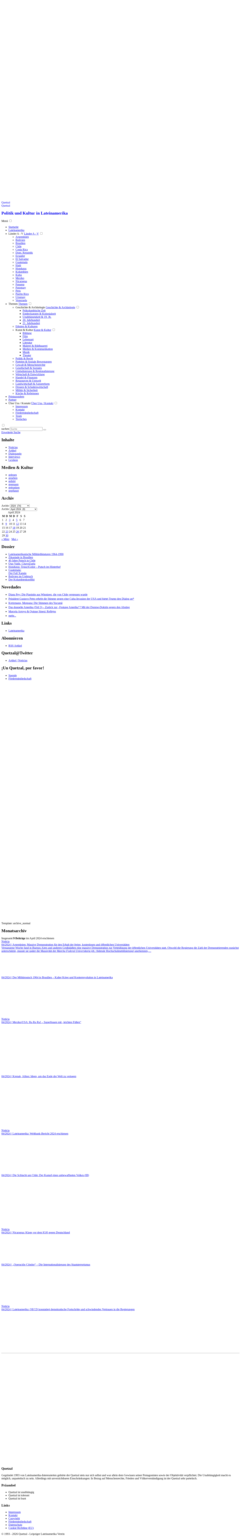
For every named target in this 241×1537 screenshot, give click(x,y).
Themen (13, 303)
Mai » (14, 539)
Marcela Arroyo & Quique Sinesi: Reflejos (32, 611)
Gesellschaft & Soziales (29, 367)
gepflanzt (13, 490)
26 (17, 531)
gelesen (12, 474)
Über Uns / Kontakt (19, 403)
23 (6, 531)
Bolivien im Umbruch (20, 576)
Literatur (27, 342)
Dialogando (15, 453)
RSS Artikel (15, 645)
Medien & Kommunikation (38, 348)
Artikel (12, 450)
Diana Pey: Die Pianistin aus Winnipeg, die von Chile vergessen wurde (48, 594)
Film (25, 336)
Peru (18, 290)
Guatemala (22, 262)
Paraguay (21, 287)
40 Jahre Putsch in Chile (21, 560)
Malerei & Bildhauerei (35, 345)
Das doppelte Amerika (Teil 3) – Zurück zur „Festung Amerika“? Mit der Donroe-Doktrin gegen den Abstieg (69, 607)
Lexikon (13, 460)
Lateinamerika (16, 630)
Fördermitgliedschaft (27, 412)
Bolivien (20, 240)
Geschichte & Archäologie (30, 307)
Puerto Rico (22, 293)
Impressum (22, 406)
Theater (27, 355)
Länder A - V (15, 233)
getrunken (14, 487)
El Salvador (22, 259)
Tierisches (21, 419)
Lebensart (28, 339)
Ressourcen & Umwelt (28, 380)
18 (14, 527)
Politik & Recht (24, 358)
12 (17, 523)
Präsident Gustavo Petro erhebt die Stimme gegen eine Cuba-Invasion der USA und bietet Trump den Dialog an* (71, 598)
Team (19, 415)
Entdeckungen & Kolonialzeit (39, 313)
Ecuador (20, 255)
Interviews (14, 456)
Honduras (21, 268)
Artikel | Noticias (17, 660)
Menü (4, 220)
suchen (5, 428)
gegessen (13, 484)
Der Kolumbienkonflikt (21, 579)
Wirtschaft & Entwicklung (30, 374)
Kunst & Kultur (24, 329)
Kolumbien (22, 271)
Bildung (27, 333)
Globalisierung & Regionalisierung (35, 371)
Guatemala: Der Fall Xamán (17, 572)
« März (5, 539)
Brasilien (20, 243)
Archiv (5, 505)
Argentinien (22, 236)
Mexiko (20, 278)
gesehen (12, 477)
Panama (20, 284)
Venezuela (21, 300)
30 (6, 535)
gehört (12, 481)
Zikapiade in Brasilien (20, 557)
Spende (12, 675)
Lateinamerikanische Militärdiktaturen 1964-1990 (36, 554)
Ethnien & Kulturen (27, 326)
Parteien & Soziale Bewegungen (34, 361)
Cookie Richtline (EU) (21, 1527)
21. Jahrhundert (31, 323)
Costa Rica (22, 249)
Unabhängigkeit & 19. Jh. (37, 316)
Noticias (13, 447)
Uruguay (20, 297)
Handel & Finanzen (26, 377)
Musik (26, 352)
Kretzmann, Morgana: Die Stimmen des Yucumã (35, 602)
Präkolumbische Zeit (34, 310)
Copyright (14, 1518)
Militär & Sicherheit (27, 390)
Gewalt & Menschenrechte (30, 364)
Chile (19, 246)
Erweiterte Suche (10, 432)
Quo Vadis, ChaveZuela (21, 563)
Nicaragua (21, 281)
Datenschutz (15, 1524)
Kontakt (20, 409)
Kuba (19, 274)
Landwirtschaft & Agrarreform (33, 383)
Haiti (18, 265)
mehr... (12, 615)
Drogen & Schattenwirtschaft (32, 387)
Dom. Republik (24, 252)
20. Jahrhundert (31, 320)
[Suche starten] (44, 429)
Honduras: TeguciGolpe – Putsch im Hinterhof (34, 566)
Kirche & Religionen (27, 393)
